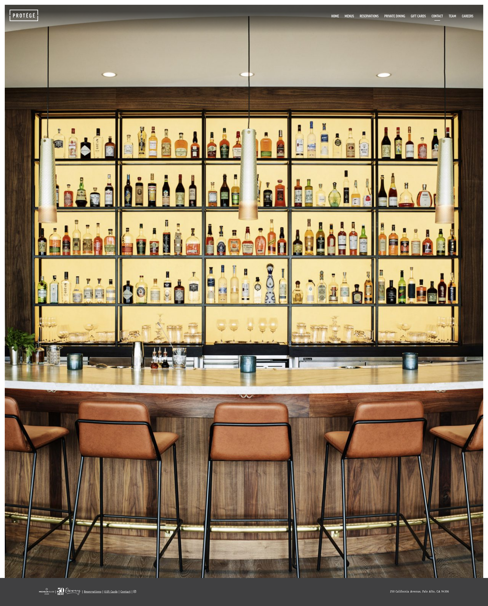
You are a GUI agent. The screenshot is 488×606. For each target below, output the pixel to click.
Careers (467, 16)
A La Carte (352, 24)
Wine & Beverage (352, 40)
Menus (349, 16)
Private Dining (394, 16)
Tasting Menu (352, 32)
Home (335, 16)
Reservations (369, 16)
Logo (24, 15)
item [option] (244, 297)
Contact (437, 16)
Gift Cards (418, 16)
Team (452, 16)
